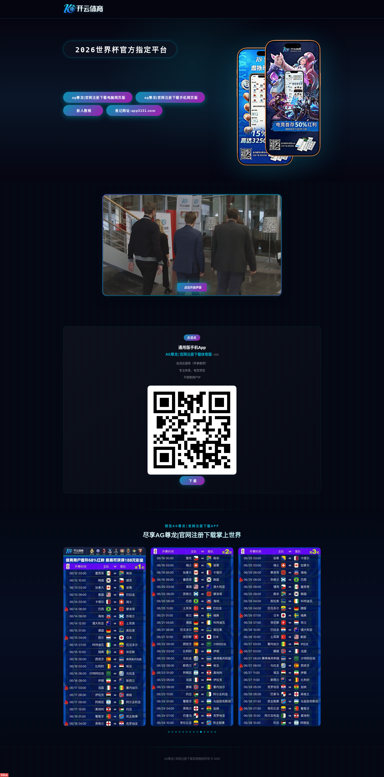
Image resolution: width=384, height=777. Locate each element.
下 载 (193, 481)
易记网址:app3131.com (135, 111)
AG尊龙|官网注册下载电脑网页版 (98, 97)
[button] (169, 732)
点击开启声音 (193, 287)
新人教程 (84, 111)
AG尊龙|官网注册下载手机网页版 (171, 97)
